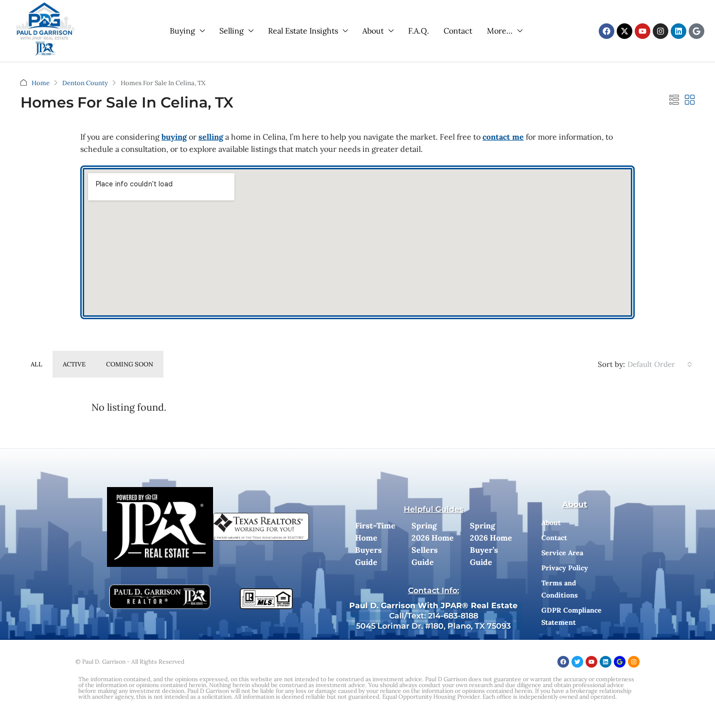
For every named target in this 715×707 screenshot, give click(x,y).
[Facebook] (606, 31)
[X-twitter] (624, 31)
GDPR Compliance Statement (571, 616)
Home (41, 83)
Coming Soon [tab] (129, 364)
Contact (458, 31)
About (373, 31)
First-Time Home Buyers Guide (375, 544)
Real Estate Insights (303, 31)
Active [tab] (74, 364)
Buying (182, 31)
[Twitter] (577, 662)
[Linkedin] (678, 31)
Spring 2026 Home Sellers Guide (432, 544)
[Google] (696, 31)
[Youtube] (642, 31)
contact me (503, 137)
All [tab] (36, 364)
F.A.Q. (418, 31)
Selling (231, 31)
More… (500, 31)
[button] (674, 100)
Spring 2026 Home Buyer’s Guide (491, 544)
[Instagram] (660, 31)
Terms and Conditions (559, 589)
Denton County (85, 83)
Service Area (562, 552)
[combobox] (660, 364)
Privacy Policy (564, 567)
